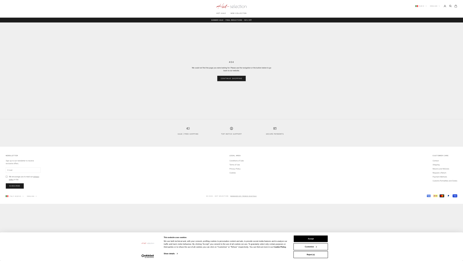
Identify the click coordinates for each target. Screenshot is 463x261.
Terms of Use (234, 165)
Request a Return (439, 173)
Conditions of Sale (236, 161)
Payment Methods (440, 177)
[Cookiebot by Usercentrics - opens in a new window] (147, 256)
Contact (436, 161)
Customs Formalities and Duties (445, 181)
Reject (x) (311, 255)
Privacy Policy (235, 169)
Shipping (436, 165)
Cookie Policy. (280, 247)
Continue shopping (231, 78)
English (433, 6)
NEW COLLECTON (239, 13)
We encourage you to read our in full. (24, 178)
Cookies (232, 173)
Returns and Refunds (441, 169)
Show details (169, 254)
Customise (309, 247)
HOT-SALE (221, 13)
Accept (311, 239)
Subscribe (14, 186)
